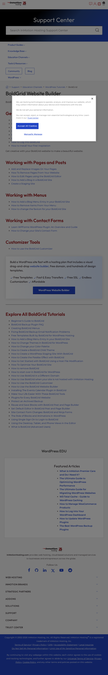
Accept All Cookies (27, 126)
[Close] (92, 99)
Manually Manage (33, 134)
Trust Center (33, 118)
